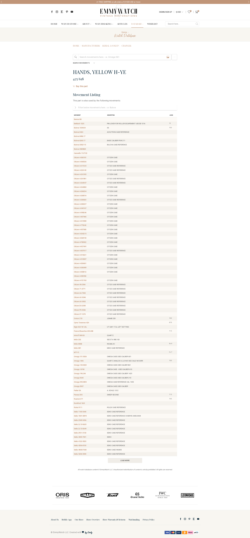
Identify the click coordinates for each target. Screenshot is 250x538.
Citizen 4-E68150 (80, 238)
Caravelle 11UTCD (80, 153)
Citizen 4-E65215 (80, 234)
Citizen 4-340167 (80, 208)
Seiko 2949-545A (80, 420)
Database (136, 23)
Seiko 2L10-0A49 (80, 429)
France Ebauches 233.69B (83, 331)
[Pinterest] (67, 12)
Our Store (79, 519)
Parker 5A (77, 390)
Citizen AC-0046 (80, 297)
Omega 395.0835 (80, 382)
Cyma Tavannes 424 (81, 323)
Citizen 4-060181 (80, 157)
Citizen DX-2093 (80, 306)
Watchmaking (103, 23)
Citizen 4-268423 (80, 200)
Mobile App (67, 519)
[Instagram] (57, 12)
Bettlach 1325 (79, 124)
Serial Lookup (110, 45)
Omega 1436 (78, 361)
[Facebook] (52, 12)
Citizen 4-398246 (80, 213)
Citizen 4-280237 (80, 204)
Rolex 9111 (78, 407)
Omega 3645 (78, 378)
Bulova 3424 (78, 132)
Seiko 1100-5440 (80, 412)
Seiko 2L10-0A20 (80, 424)
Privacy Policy (148, 519)
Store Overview (93, 519)
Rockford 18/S (79, 403)
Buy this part (82, 86)
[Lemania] (87, 495)
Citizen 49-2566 (79, 284)
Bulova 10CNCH (80, 128)
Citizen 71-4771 (79, 289)
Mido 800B (78, 344)
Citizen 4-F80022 (80, 242)
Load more (125, 460)
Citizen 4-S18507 (80, 259)
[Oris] (62, 495)
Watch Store (69, 23)
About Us (55, 519)
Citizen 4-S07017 (80, 251)
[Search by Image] (168, 57)
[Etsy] (62, 12)
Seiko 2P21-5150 (80, 433)
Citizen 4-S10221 (80, 255)
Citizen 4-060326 (80, 162)
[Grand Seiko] (137, 495)
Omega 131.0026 (80, 356)
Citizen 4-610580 (80, 221)
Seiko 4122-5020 (80, 441)
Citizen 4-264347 (80, 183)
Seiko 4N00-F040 (80, 450)
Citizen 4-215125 (80, 166)
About (85, 23)
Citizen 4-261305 (80, 174)
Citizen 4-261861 (80, 179)
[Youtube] (72, 12)
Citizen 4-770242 (80, 225)
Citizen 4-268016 (80, 196)
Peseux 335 (78, 395)
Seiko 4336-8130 (80, 445)
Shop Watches (148, 2)
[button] (1, 2)
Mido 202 (77, 340)
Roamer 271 (78, 399)
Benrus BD (78, 119)
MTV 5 (76, 352)
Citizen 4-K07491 (80, 246)
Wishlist (152, 23)
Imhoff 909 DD (79, 335)
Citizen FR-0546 (80, 310)
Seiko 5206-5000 (80, 454)
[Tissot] (112, 495)
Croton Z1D (78, 318)
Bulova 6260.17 (79, 141)
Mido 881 (77, 348)
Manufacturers (91, 45)
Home (54, 23)
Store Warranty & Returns (114, 519)
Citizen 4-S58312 (80, 272)
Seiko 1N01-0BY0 (80, 416)
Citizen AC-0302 (80, 301)
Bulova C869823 (80, 149)
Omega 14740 (79, 369)
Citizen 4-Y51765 (80, 280)
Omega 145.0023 (80, 365)
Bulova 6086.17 (79, 136)
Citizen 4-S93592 (80, 276)
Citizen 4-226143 (80, 170)
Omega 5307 (78, 386)
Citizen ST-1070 (80, 314)
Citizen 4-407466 (80, 217)
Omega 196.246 (80, 373)
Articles (122, 23)
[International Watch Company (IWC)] (162, 495)
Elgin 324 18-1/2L (80, 327)
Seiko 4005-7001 (80, 437)
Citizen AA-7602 (80, 293)
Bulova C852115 (80, 145)
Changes (126, 45)
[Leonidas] (187, 495)
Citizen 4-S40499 (80, 268)
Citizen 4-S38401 (80, 263)
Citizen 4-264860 (80, 187)
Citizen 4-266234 (80, 191)
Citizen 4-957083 (80, 229)
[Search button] (197, 24)
